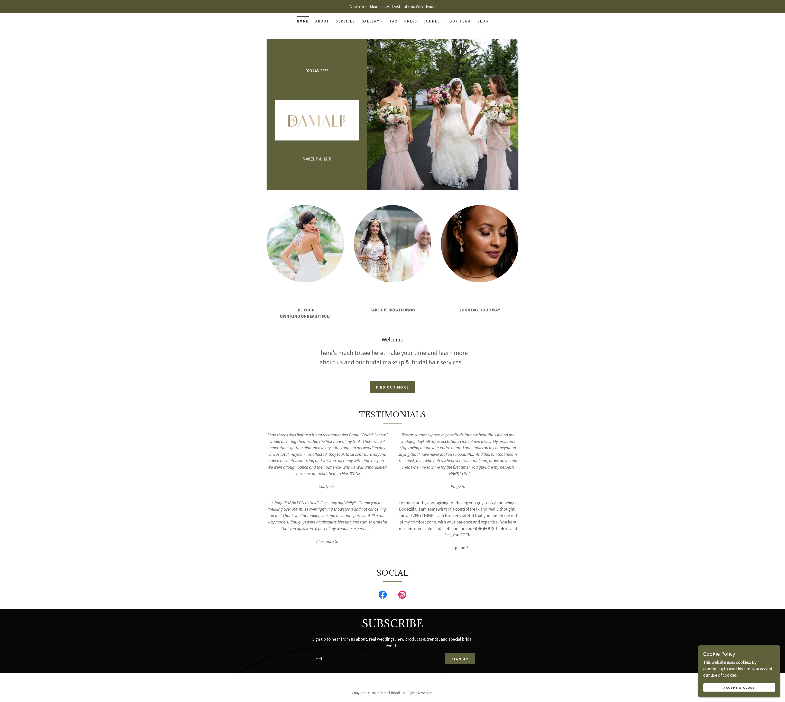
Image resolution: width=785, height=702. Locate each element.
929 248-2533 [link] (317, 71)
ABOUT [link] (322, 21)
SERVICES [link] (345, 21)
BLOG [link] (482, 21)
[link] (317, 120)
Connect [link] (433, 21)
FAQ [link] (394, 21)
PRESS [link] (410, 21)
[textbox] (375, 658)
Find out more (392, 387)
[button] (373, 21)
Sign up (460, 658)
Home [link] (303, 21)
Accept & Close (739, 687)
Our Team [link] (460, 21)
